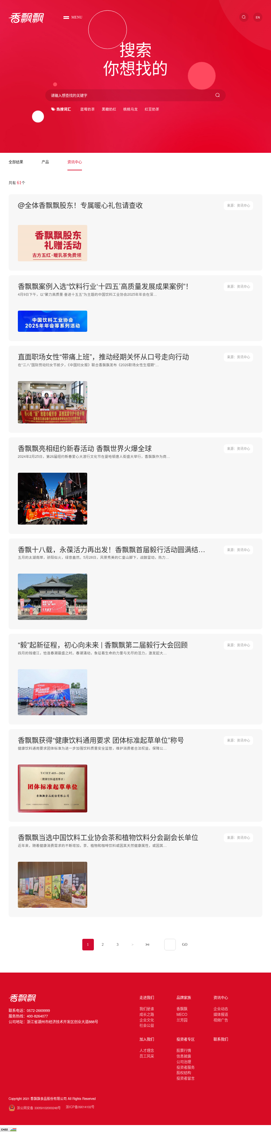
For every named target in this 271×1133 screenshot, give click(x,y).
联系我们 (220, 1039)
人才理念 (146, 1050)
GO (184, 944)
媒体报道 (220, 1014)
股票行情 (183, 1050)
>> (147, 944)
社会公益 (146, 1025)
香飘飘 (181, 1008)
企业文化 (146, 1020)
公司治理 (183, 1061)
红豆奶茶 (152, 109)
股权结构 (183, 1072)
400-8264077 (37, 1016)
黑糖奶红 (109, 109)
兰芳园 (181, 1020)
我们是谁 (146, 1008)
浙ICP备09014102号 (80, 1107)
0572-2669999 (38, 1010)
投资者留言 (185, 1078)
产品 (45, 161)
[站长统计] (8, 1129)
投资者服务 (185, 1067)
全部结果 (16, 161)
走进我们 (146, 997)
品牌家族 (183, 997)
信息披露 (183, 1056)
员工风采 (146, 1056)
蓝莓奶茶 (87, 109)
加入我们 (146, 1039)
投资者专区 (185, 1039)
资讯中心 (74, 161)
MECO (181, 1014)
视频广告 (220, 1020)
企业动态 (220, 1008)
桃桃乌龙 (130, 109)
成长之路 (146, 1014)
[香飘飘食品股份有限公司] (26, 18)
